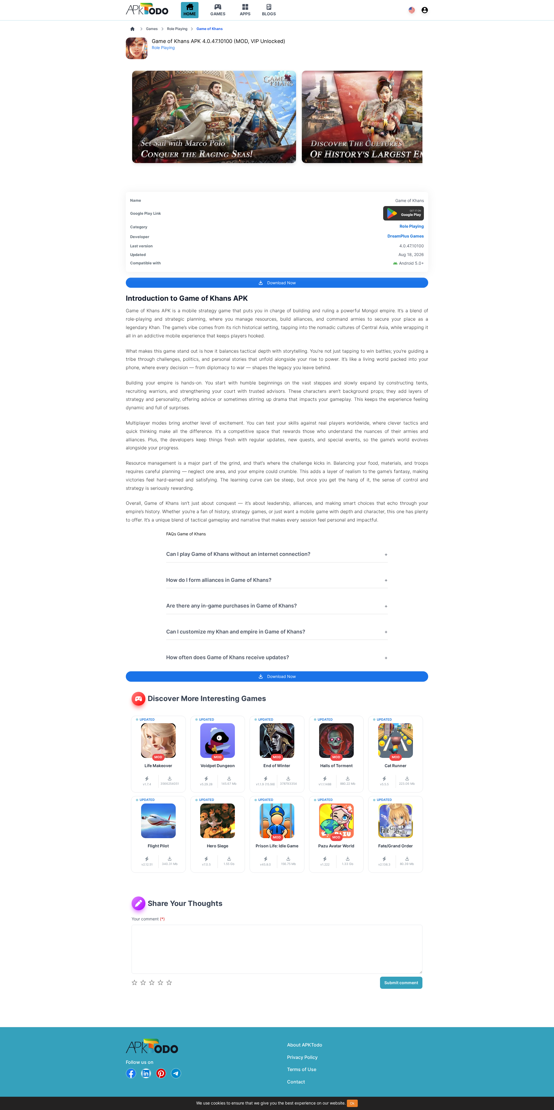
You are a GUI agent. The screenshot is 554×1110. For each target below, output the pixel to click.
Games (152, 29)
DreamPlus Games (406, 235)
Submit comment (401, 982)
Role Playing (177, 29)
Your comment (148, 918)
